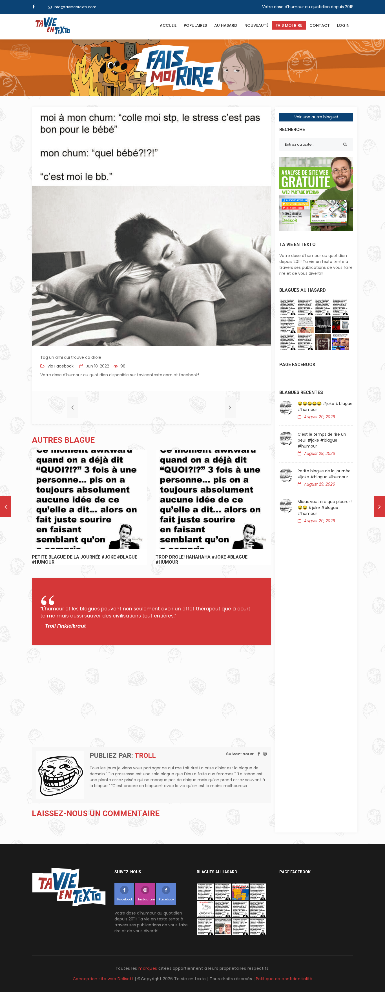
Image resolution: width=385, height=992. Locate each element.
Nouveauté (256, 25)
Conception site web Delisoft (104, 979)
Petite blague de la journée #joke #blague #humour (324, 474)
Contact (319, 25)
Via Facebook (60, 366)
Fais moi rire (289, 25)
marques (147, 968)
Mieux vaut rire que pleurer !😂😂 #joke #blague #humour (325, 507)
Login (343, 25)
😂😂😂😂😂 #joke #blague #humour (325, 406)
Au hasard (225, 25)
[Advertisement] (151, 696)
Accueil (168, 25)
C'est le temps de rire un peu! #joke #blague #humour (322, 440)
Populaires (195, 25)
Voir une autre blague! (316, 117)
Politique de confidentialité (284, 979)
